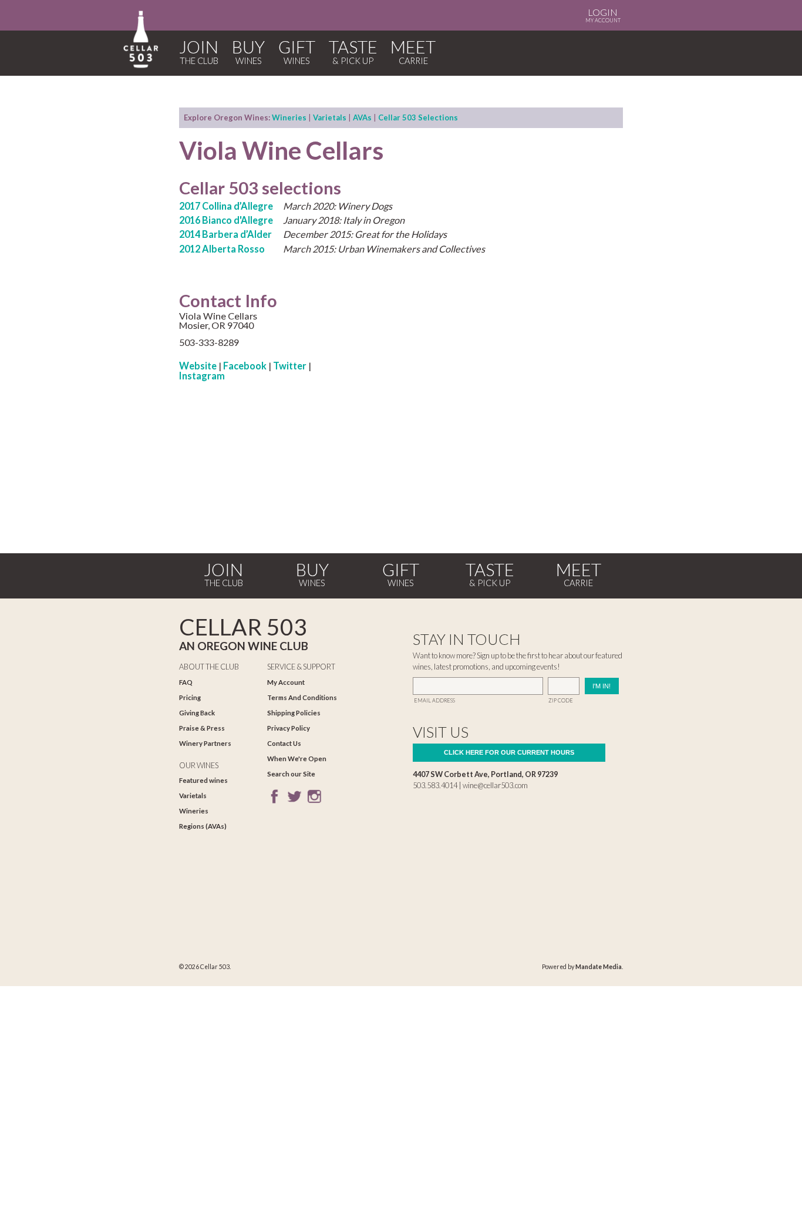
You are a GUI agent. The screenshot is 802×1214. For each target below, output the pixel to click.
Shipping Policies (294, 713)
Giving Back (197, 713)
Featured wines (203, 780)
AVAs (362, 117)
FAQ (186, 682)
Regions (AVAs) (203, 826)
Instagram (202, 375)
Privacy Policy (288, 728)
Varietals (329, 117)
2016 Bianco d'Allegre (226, 220)
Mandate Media (598, 966)
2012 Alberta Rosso (222, 248)
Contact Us (284, 743)
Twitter (289, 365)
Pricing (190, 697)
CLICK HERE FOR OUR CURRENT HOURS (509, 752)
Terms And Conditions (302, 697)
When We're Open (296, 758)
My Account (603, 14)
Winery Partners (205, 743)
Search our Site (291, 774)
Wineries (289, 117)
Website (198, 365)
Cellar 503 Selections (418, 117)
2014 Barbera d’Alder (225, 234)
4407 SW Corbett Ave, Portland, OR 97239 (485, 774)
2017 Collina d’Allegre (226, 205)
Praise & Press (202, 728)
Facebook (245, 365)
